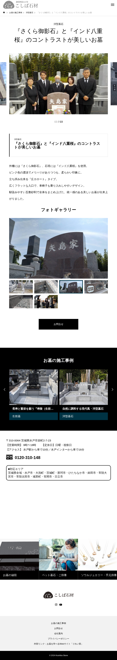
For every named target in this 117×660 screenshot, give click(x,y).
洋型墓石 (58, 24)
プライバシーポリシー (58, 639)
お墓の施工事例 (58, 623)
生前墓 (16, 416)
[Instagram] (56, 604)
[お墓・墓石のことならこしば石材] (20, 4)
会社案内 (58, 633)
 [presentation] (4, 389)
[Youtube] (60, 604)
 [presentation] (112, 389)
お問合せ (58, 628)
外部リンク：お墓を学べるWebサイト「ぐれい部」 (58, 644)
